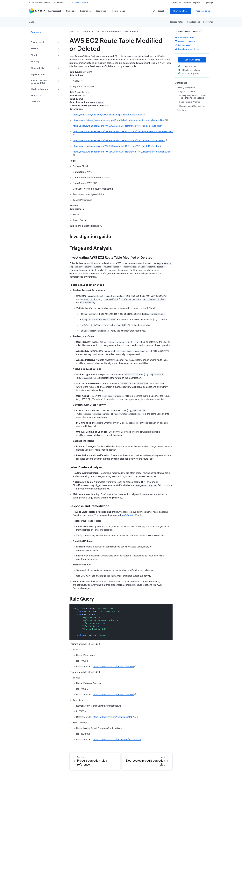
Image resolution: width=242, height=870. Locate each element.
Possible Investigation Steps (86, 284)
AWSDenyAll (127, 515)
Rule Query (81, 598)
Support (196, 3)
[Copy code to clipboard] (168, 608)
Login (210, 3)
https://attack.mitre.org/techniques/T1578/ (114, 717)
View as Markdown (186, 37)
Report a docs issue (186, 41)
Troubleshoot (193, 21)
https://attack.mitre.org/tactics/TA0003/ (113, 666)
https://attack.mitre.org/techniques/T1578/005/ (117, 739)
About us (177, 3)
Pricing (114, 11)
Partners (187, 3)
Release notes (176, 21)
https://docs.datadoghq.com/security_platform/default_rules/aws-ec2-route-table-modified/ (119, 120)
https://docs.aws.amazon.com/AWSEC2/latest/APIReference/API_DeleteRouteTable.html (119, 140)
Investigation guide (90, 236)
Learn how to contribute (188, 49)
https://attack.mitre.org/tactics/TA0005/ (113, 694)
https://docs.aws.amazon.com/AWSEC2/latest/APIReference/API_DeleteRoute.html (116, 146)
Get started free (192, 59)
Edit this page (184, 45)
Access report (81, 2)
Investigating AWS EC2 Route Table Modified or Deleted (110, 257)
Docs (122, 11)
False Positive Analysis (85, 467)
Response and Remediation (89, 506)
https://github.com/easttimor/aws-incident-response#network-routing (108, 114)
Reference (208, 21)
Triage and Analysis (90, 247)
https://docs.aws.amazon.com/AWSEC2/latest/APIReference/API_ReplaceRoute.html (117, 125)
